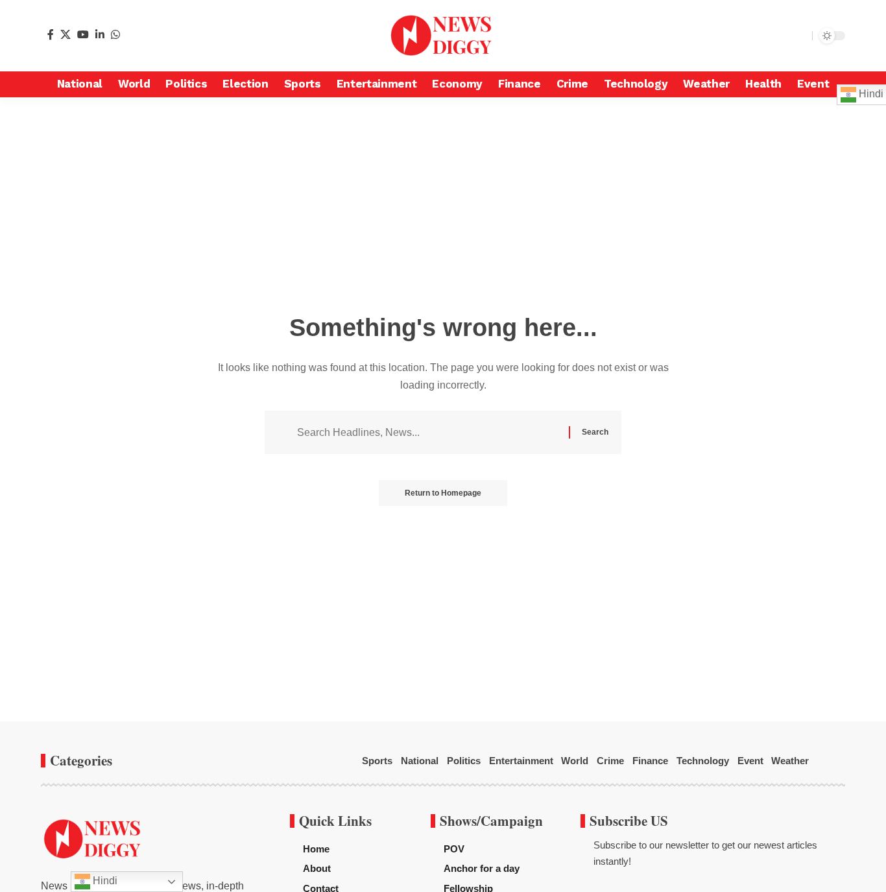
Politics (464, 760)
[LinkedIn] (100, 34)
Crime (610, 760)
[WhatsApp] (115, 34)
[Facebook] (50, 34)
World (574, 760)
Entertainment (521, 760)
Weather (790, 760)
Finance (650, 760)
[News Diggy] (443, 36)
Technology (702, 760)
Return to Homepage (443, 493)
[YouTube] (83, 34)
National (419, 760)
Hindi (103, 880)
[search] (799, 35)
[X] (65, 34)
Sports (377, 760)
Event (750, 760)
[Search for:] (428, 432)
